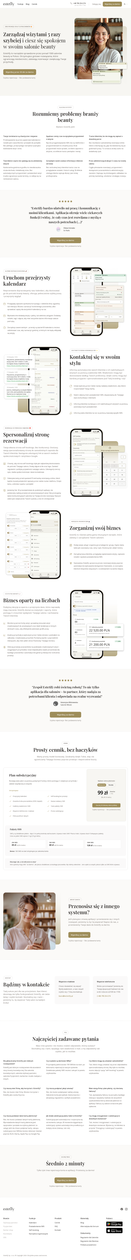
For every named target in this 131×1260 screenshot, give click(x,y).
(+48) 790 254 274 (104, 996)
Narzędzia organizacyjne (38, 1234)
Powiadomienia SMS (36, 1226)
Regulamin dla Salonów (89, 1237)
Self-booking (34, 1230)
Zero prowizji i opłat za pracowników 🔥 (18, 26)
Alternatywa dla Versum (89, 1226)
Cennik (34, 4)
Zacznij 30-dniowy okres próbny (106, 805)
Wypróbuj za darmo (112, 4)
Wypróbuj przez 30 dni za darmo (20, 72)
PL (126, 4)
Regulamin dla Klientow (89, 1241)
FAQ (56, 1226)
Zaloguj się (96, 4)
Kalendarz (33, 1223)
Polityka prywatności (88, 1245)
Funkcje (20, 4)
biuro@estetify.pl (66, 996)
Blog (27, 4)
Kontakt (58, 1230)
